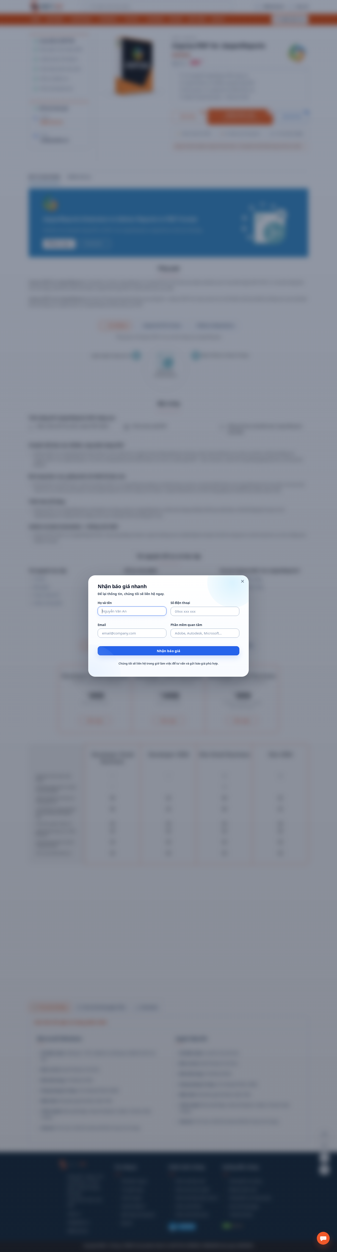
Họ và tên (105, 603)
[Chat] (323, 1238)
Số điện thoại (180, 603)
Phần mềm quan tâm (186, 625)
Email (102, 625)
